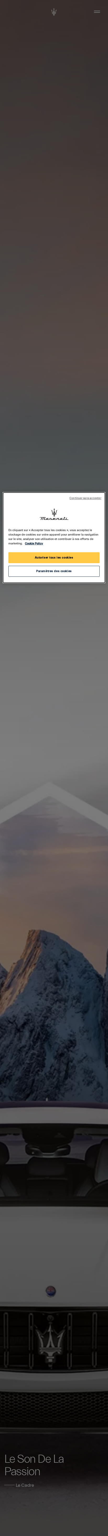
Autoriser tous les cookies (54, 557)
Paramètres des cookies (54, 571)
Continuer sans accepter (85, 498)
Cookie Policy (34, 543)
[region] (54, 537)
